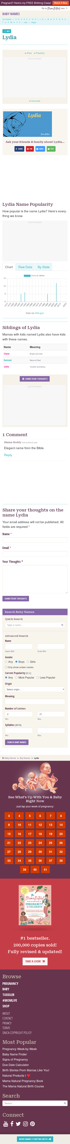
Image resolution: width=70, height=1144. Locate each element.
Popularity (40, 53)
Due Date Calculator (15, 1065)
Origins (33, 22)
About (6, 1013)
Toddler (8, 994)
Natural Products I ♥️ (16, 1075)
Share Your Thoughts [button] (36, 378)
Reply (8, 455)
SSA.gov (39, 313)
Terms (6, 1028)
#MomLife (9, 1000)
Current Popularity (18, 673)
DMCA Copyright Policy (16, 1032)
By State (44, 267)
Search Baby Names (16, 742)
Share (29, 53)
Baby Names (11, 14)
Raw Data (25, 267)
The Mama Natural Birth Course (23, 1086)
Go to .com (54, 8)
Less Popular (47, 677)
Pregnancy (10, 983)
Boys (21, 662)
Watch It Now (60, 2)
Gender (9, 657)
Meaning (9, 696)
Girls (32, 662)
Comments (35, 100)
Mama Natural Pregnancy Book (22, 1081)
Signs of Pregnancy (15, 1059)
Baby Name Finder (14, 1054)
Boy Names (25, 758)
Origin (8, 683)
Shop (5, 1006)
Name (6, 534)
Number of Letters (15, 708)
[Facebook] (11, 1125)
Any (10, 662)
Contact (7, 1018)
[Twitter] (18, 1125)
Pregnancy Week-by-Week (19, 1049)
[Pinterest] (32, 1125)
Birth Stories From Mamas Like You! (25, 1070)
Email (5, 548)
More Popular (26, 677)
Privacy (6, 1023)
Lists (25, 22)
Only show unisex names (20, 667)
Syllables (13, 725)
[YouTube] (5, 1125)
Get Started (6, 19)
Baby (5, 989)
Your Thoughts (12, 562)
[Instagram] (25, 1125)
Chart (9, 267)
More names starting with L (34, 1139)
